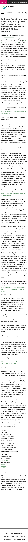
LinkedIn (3, 464)
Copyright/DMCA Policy (9, 539)
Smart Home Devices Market (8, 363)
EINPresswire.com (9, 37)
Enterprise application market (9, 361)
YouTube (3, 468)
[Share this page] (26, 12)
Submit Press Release (8, 536)
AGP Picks (3, 2)
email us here (4, 460)
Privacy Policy (21, 539)
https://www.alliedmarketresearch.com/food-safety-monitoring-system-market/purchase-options (13, 289)
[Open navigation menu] (2, 12)
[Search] (19, 12)
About (7, 533)
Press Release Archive (16, 533)
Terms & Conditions (20, 536)
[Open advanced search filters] (22, 12)
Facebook (3, 466)
